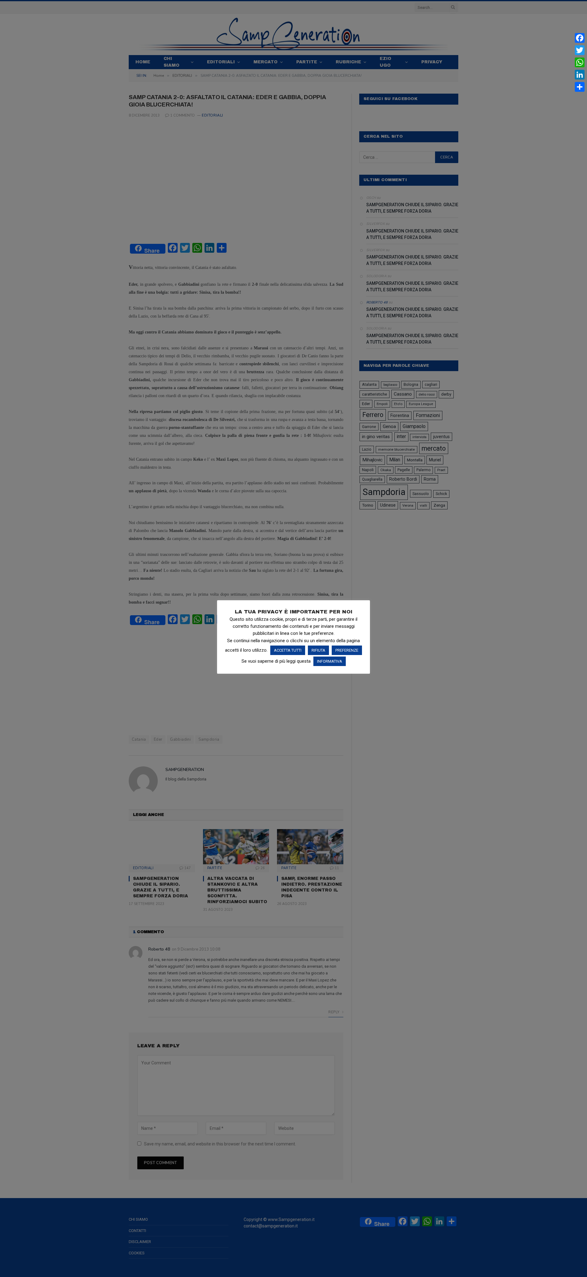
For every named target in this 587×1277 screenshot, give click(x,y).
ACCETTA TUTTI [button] (287, 650)
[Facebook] (580, 38)
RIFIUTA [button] (318, 650)
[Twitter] (580, 50)
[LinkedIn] (580, 75)
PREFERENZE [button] (346, 650)
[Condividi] (580, 87)
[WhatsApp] (580, 62)
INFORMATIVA (329, 661)
